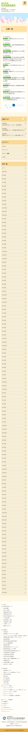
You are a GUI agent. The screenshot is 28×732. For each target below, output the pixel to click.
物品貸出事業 (7, 644)
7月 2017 (4, 574)
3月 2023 (4, 327)
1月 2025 (4, 247)
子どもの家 (6, 683)
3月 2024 (4, 284)
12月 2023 (4, 295)
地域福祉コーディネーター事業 (11, 633)
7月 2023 (4, 313)
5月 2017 (4, 581)
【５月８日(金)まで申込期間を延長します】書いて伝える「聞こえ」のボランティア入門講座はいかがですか (14, 59)
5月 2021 (4, 407)
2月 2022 (4, 374)
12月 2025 (4, 207)
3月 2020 (4, 458)
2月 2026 (4, 200)
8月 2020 (4, 440)
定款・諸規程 (7, 610)
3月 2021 (4, 414)
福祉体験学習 (7, 660)
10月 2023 (4, 302)
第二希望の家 (7, 680)
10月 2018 (4, 520)
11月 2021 (4, 385)
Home (4, 604)
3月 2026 (4, 197)
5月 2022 (4, 363)
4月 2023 (4, 324)
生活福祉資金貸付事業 (9, 654)
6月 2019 (4, 490)
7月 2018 (4, 530)
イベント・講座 (5, 153)
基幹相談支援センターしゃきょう (11, 646)
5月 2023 (4, 320)
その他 (3, 157)
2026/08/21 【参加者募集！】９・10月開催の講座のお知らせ (13, 129)
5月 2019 (4, 494)
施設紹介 (5, 668)
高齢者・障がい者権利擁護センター (12, 658)
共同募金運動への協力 (9, 662)
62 (7, 107)
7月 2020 (4, 443)
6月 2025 (4, 229)
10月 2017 (4, 563)
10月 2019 (4, 476)
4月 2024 (4, 280)
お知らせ (4, 146)
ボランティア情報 (7, 685)
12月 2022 (4, 338)
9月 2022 (4, 349)
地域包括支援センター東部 (10, 648)
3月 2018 (4, 545)
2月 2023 (4, 331)
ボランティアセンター (9, 687)
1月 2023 (4, 334)
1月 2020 (4, 465)
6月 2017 (4, 578)
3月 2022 (4, 371)
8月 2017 (4, 570)
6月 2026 (4, 186)
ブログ (4, 705)
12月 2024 (4, 251)
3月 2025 (4, 240)
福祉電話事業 (7, 639)
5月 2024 (4, 276)
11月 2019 (4, 472)
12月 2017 (4, 556)
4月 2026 (4, 193)
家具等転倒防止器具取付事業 (10, 641)
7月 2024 (4, 269)
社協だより (5, 703)
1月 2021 (4, 422)
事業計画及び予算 (8, 614)
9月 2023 (4, 305)
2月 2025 (4, 244)
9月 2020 (4, 436)
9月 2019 (4, 480)
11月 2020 (4, 429)
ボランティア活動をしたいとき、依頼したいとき (15, 689)
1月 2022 (4, 378)
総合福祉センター (8, 670)
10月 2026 (4, 171)
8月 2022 (4, 353)
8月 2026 (4, 178)
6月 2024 (4, 273)
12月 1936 (4, 592)
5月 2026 (4, 189)
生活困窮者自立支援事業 (9, 652)
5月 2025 (4, 233)
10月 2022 (4, 345)
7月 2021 (4, 400)
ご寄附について (7, 623)
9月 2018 (4, 523)
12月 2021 (4, 382)
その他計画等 (7, 617)
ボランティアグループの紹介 (10, 691)
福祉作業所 (6, 681)
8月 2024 (4, 265)
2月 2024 (4, 287)
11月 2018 (4, 516)
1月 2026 (4, 204)
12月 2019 (4, 469)
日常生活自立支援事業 (9, 656)
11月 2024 (4, 255)
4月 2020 (4, 454)
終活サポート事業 (8, 664)
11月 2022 (4, 342)
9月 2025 (4, 218)
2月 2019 (4, 505)
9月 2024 (4, 262)
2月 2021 (4, 418)
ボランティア (5, 149)
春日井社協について (8, 606)
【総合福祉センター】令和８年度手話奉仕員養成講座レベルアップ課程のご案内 (14, 79)
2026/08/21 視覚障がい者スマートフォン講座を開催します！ (13, 134)
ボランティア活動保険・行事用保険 (12, 695)
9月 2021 (4, 392)
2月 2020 (4, 461)
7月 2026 (4, 182)
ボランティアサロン (8, 693)
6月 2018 (4, 534)
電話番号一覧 (9, 725)
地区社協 (6, 631)
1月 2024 (4, 291)
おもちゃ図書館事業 (8, 643)
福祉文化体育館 (7, 674)
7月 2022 (4, 356)
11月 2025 (4, 211)
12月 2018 (4, 512)
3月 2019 (4, 501)
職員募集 (5, 701)
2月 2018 (4, 549)
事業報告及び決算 (8, 612)
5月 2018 (4, 538)
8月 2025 (4, 222)
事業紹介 (5, 629)
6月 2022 (4, 360)
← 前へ (5, 105)
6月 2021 (4, 403)
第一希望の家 (7, 678)
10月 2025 (4, 215)
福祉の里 (6, 676)
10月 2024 (4, 258)
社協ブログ (5, 119)
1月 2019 (4, 509)
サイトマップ (6, 711)
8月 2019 (4, 483)
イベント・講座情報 (8, 699)
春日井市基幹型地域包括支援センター (12, 650)
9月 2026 (4, 175)
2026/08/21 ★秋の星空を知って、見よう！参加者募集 (11, 124)
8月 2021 (4, 396)
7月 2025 (4, 226)
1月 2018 (4, 552)
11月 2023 (4, 298)
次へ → (11, 107)
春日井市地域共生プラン (9, 616)
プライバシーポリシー (8, 709)
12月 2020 (4, 425)
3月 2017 (4, 588)
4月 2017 (4, 585)
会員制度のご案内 (8, 621)
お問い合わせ (6, 707)
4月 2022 (4, 367)
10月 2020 (4, 432)
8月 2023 (4, 309)
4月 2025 (4, 236)
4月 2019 (4, 498)
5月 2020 (4, 451)
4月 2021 (4, 411)
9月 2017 (4, 567)
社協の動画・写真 (8, 619)
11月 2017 (4, 559)
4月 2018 (4, 541)
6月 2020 (4, 447)
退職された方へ (7, 625)
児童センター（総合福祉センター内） (12, 672)
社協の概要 (6, 608)
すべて (3, 168)
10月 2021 (4, 389)
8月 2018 (4, 527)
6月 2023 (4, 316)
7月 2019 (4, 487)
